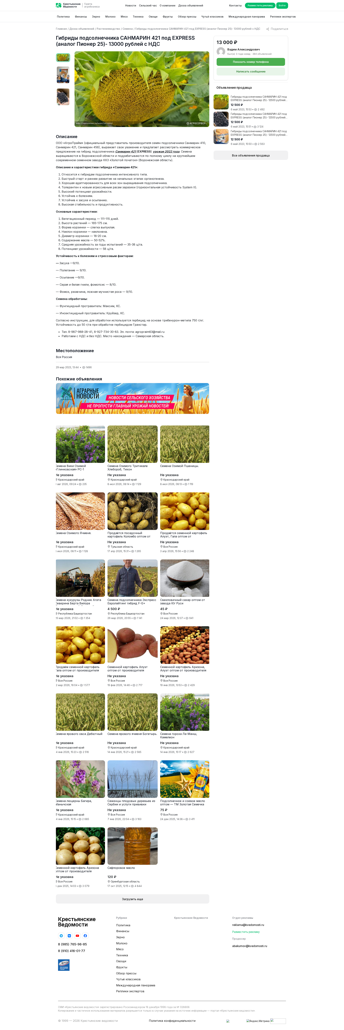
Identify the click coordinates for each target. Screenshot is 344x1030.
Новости (130, 5)
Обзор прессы (187, 16)
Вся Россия (64, 357)
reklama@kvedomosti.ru (248, 925)
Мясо (124, 16)
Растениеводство (108, 28)
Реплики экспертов (283, 16)
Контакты (235, 5)
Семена (128, 28)
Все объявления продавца (251, 155)
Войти (282, 5)
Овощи (153, 16)
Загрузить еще (132, 899)
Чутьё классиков (212, 16)
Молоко (110, 16)
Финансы (81, 16)
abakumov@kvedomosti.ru (249, 946)
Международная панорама (247, 16)
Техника (138, 16)
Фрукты (168, 16)
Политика (63, 16)
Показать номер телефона (251, 61)
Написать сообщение (251, 71)
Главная (61, 28)
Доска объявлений (190, 5)
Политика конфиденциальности (172, 1020)
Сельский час (148, 5)
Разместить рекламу (260, 5)
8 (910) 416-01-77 (71, 951)
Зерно (96, 16)
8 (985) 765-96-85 (72, 944)
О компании (167, 5)
